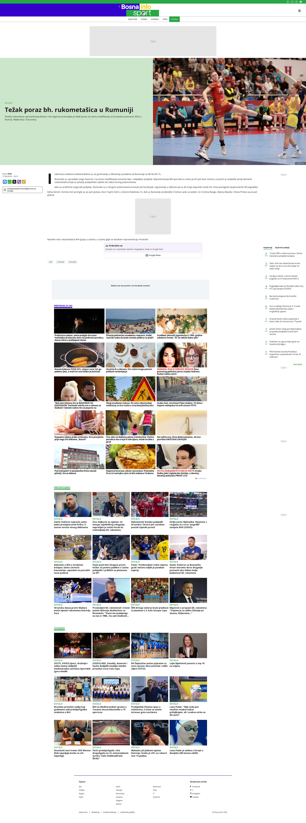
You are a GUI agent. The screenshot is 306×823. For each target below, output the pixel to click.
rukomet (61, 262)
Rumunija (73, 262)
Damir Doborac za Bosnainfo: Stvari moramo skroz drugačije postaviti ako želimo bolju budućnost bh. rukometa (186, 569)
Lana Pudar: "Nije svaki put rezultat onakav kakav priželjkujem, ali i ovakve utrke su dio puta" (187, 711)
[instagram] (296, 1)
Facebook (196, 786)
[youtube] (300, 1)
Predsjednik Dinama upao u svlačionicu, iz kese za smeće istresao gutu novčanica (146, 710)
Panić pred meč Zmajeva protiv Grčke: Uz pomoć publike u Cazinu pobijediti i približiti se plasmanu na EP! (110, 569)
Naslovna (132, 19)
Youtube (195, 797)
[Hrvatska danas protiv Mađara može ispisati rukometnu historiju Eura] (72, 590)
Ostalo (174, 19)
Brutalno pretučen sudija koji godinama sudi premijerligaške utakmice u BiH (70, 710)
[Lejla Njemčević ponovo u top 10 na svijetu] (188, 645)
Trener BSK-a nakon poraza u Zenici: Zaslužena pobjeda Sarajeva (285, 254)
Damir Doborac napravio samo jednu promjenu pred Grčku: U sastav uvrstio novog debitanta (71, 525)
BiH (51, 262)
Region (81, 793)
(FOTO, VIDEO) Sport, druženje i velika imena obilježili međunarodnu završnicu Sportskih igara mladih (72, 667)
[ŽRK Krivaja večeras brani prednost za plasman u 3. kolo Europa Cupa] (150, 590)
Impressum (83, 812)
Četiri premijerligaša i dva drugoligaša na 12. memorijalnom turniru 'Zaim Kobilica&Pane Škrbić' (110, 754)
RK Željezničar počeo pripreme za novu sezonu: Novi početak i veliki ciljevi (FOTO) (149, 666)
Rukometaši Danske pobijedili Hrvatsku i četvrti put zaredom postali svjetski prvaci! (147, 525)
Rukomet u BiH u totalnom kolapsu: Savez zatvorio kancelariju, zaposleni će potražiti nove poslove (72, 569)
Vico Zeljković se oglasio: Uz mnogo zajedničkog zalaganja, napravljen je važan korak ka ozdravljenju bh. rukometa (109, 526)
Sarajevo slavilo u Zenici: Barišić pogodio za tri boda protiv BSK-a (284, 277)
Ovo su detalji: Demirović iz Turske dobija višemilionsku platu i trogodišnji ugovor (284, 309)
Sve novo (298, 364)
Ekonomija (120, 793)
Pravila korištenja (109, 812)
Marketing (95, 812)
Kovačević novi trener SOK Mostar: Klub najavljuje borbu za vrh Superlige (72, 753)
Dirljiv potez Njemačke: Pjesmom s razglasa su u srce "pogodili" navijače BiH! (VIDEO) (188, 525)
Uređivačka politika (127, 812)
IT (154, 793)
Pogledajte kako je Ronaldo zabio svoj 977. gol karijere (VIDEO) (286, 287)
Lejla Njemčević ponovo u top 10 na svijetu (187, 664)
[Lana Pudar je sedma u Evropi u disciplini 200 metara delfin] (188, 732)
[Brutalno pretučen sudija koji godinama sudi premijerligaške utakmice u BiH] (72, 689)
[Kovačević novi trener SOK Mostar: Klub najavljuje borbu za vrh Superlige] (72, 732)
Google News (155, 255)
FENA (10, 174)
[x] (292, 1)
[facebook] (287, 1)
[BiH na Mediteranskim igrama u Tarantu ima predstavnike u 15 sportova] (111, 689)
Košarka (155, 19)
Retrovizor (157, 786)
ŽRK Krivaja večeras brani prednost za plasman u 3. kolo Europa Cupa (150, 609)
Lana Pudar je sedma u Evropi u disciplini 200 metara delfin (186, 751)
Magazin (119, 800)
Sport (118, 786)
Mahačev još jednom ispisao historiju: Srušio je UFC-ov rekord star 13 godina (149, 753)
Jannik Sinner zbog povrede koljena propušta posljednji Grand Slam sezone (285, 331)
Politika (82, 790)
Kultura (118, 804)
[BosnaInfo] (127, 10)
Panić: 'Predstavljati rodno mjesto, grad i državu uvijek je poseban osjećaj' (149, 568)
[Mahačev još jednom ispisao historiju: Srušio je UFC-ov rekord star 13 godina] (150, 732)
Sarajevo (119, 797)
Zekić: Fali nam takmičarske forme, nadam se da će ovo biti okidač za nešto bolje (284, 266)
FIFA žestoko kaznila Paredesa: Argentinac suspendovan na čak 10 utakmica (285, 354)
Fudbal (144, 19)
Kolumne (156, 797)
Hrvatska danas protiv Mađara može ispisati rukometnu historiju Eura (72, 610)
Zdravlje (119, 790)
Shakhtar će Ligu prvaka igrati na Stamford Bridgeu (284, 343)
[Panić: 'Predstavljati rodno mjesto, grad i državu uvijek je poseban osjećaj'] (150, 547)
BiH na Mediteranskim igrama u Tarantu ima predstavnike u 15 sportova (110, 710)
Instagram (196, 793)
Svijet (81, 797)
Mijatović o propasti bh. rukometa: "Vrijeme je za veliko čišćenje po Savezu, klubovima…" (188, 610)
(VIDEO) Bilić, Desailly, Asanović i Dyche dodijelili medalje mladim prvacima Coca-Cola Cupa (110, 666)
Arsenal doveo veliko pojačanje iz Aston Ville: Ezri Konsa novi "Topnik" (285, 320)
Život (155, 790)
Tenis (164, 19)
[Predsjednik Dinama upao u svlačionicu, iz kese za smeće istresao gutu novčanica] (150, 689)
